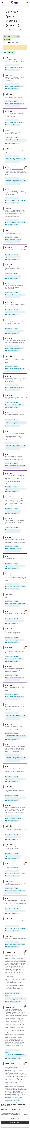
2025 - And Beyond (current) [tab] (11, 42)
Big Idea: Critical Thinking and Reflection (14, 67)
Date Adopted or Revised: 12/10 (12, 69)
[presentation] (7, 36)
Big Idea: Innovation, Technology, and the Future (15, 140)
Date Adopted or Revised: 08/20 (12, 1001)
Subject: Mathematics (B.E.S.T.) (12, 993)
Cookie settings (15, 1118)
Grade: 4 (16, 328)
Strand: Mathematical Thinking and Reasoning (16, 998)
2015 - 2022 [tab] (7, 36)
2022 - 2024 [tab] (16, 36)
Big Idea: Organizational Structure (13, 239)
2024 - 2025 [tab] (7, 39)
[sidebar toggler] (2, 2)
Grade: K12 (7, 995)
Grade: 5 (16, 618)
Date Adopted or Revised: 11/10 (12, 551)
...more (6, 990)
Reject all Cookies (15, 1126)
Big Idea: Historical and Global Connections (15, 200)
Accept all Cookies (15, 1122)
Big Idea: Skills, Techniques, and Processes (15, 294)
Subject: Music (8, 65)
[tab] (5, 52)
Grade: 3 (16, 65)
